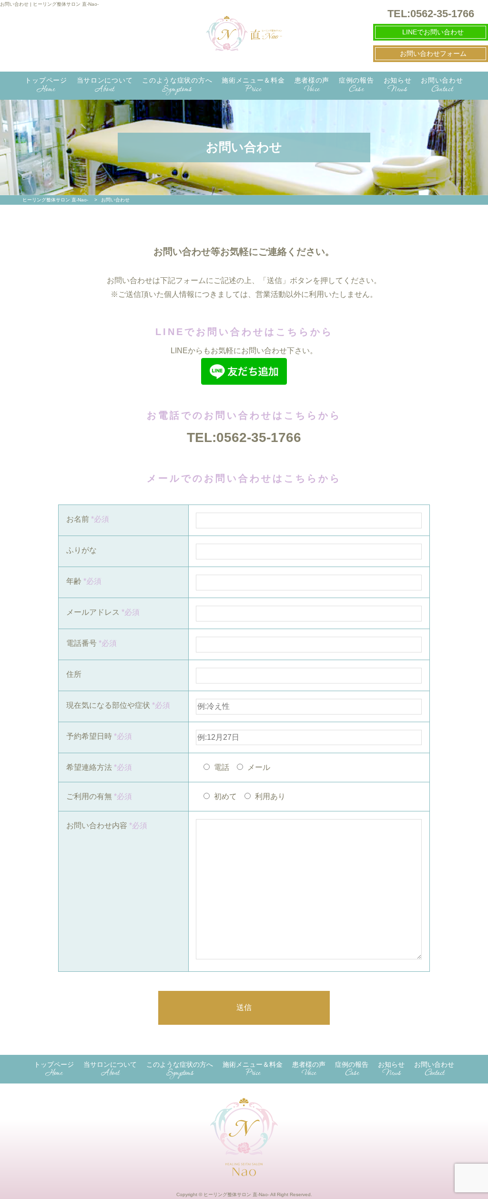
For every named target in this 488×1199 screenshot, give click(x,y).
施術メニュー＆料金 (253, 85)
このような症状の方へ (177, 85)
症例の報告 (356, 85)
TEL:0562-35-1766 (244, 437)
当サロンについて (105, 85)
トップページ (46, 85)
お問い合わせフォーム (433, 53)
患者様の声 (312, 85)
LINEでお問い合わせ (433, 32)
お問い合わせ (442, 85)
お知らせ (398, 85)
